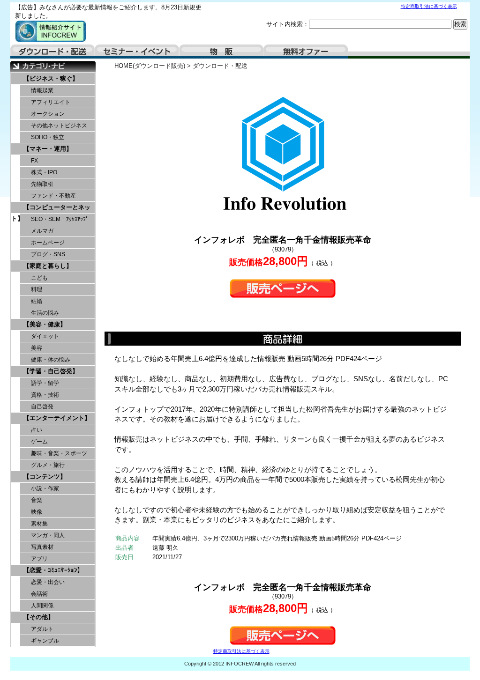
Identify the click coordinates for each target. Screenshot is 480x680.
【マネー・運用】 (47, 148)
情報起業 (42, 90)
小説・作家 (45, 488)
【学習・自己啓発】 (50, 371)
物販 (221, 51)
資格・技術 (45, 395)
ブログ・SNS (48, 254)
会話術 (39, 594)
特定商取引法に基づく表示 (429, 6)
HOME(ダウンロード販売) (149, 65)
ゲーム (39, 441)
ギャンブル (45, 640)
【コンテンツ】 (44, 476)
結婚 (36, 301)
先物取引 (42, 184)
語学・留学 (45, 383)
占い (36, 430)
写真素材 (42, 547)
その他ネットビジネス (59, 125)
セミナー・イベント (137, 51)
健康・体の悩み (50, 359)
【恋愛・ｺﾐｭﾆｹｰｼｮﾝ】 (53, 570)
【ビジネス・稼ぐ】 (50, 78)
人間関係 (42, 605)
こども (39, 278)
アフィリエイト (50, 102)
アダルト (42, 629)
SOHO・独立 (47, 137)
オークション (48, 114)
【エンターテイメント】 (56, 417)
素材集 (39, 523)
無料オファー (305, 51)
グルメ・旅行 (48, 465)
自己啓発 (42, 406)
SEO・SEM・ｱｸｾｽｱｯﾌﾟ (60, 219)
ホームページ (48, 242)
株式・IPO (44, 172)
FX (34, 160)
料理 (36, 289)
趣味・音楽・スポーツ (59, 453)
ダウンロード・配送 (52, 51)
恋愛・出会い (48, 582)
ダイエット (45, 336)
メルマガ (42, 231)
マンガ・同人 (48, 535)
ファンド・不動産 (53, 196)
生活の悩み (45, 313)
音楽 (36, 500)
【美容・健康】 (44, 324)
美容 (36, 348)
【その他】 (38, 617)
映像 (36, 512)
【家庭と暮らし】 (47, 265)
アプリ (39, 559)
